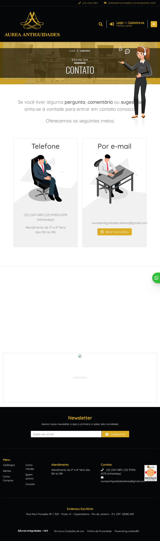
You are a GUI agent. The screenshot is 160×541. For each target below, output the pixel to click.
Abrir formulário (117, 232)
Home (72, 51)
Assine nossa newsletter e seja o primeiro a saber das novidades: (80, 424)
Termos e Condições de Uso (69, 531)
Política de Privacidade (99, 531)
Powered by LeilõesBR (127, 531)
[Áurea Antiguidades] (32, 24)
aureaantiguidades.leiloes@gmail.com (132, 3)
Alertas (7, 470)
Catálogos (9, 464)
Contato (30, 484)
